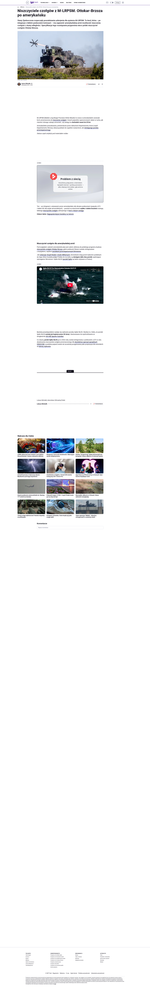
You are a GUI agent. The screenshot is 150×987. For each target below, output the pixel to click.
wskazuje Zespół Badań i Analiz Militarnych (55, 255)
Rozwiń (69, 371)
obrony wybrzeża (45, 346)
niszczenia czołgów (59, 120)
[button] (112, 3)
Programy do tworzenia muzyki (57, 956)
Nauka (62, 2)
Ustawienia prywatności (97, 973)
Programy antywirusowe (55, 961)
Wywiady (102, 960)
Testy (101, 955)
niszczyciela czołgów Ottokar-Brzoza (49, 249)
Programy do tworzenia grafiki (56, 965)
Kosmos (54, 2)
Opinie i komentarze (79, 2)
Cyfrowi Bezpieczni (30, 963)
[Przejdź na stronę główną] (27, 3)
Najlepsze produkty (79, 960)
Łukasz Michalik (25, 83)
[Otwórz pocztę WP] (107, 2)
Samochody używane (104, 958)
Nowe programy (53, 967)
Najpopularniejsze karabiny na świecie (60, 214)
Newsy (76, 955)
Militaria (68, 2)
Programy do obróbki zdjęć (56, 955)
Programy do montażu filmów (56, 960)
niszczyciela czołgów (50, 211)
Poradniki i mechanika (105, 956)
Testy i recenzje (78, 956)
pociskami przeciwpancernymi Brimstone (66, 251)
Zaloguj (117, 2)
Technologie (44, 2)
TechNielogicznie (29, 965)
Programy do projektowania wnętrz (57, 958)
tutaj (55, 983)
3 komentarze (92, 84)
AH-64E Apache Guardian (55, 336)
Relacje (101, 961)
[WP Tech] (35, 2)
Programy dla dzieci (54, 963)
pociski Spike (67, 259)
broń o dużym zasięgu (76, 211)
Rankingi (77, 958)
